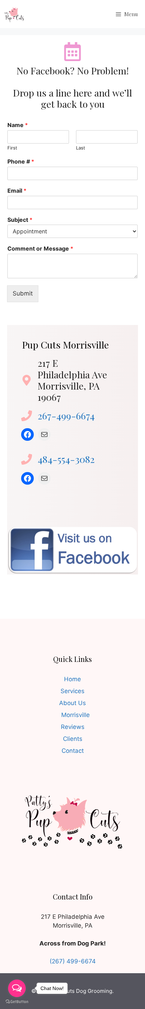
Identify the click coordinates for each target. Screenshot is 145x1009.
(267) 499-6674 (73, 961)
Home (72, 679)
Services (72, 691)
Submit (23, 293)
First (12, 148)
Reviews (72, 726)
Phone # (20, 161)
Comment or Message (40, 248)
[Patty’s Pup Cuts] (14, 14)
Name (17, 124)
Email (16, 190)
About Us (72, 702)
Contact (73, 750)
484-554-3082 (66, 459)
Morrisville (75, 714)
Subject (19, 219)
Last (80, 148)
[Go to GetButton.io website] (17, 1002)
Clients (72, 738)
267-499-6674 (66, 415)
